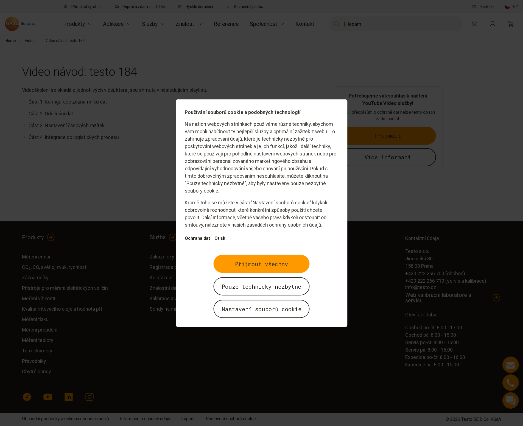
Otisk (219, 238)
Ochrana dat (197, 238)
